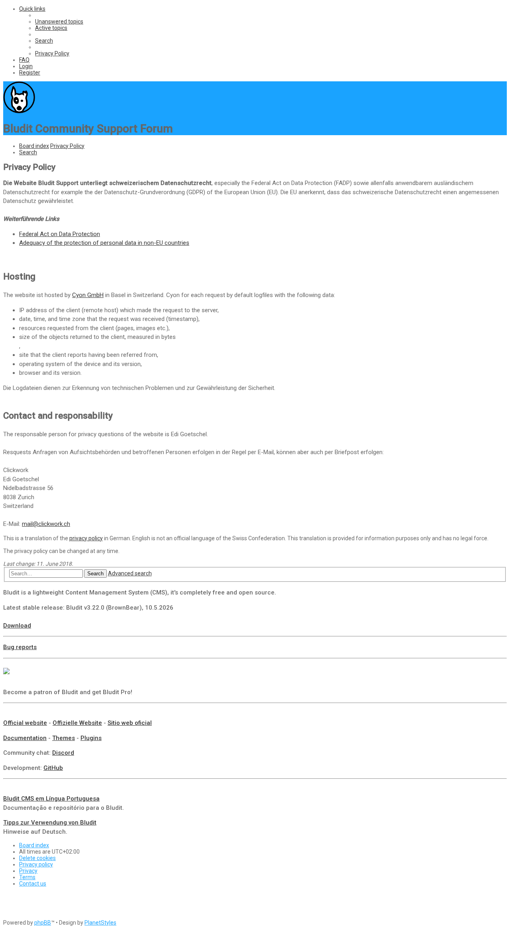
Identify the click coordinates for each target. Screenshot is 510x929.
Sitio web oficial (130, 722)
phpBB (42, 922)
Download (17, 625)
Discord (63, 752)
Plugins (91, 738)
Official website (25, 722)
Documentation (25, 738)
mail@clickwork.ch (46, 523)
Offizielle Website (77, 722)
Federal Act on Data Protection (59, 234)
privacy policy (86, 538)
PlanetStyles (100, 922)
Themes (63, 738)
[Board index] (19, 111)
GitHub (53, 768)
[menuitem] (59, 21)
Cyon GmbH (88, 295)
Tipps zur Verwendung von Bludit (49, 822)
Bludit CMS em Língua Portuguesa (51, 798)
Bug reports (20, 647)
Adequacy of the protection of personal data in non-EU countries (104, 242)
